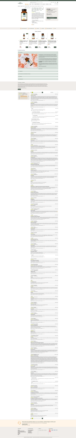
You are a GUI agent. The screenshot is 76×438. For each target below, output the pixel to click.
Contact (55, 2)
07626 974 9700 (39, 0)
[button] (18, 40)
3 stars (19, 97)
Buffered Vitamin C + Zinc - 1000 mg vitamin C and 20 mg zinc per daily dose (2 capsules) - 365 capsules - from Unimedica (33, 41)
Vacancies (19, 433)
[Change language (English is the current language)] (57, 2)
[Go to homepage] (20, 3)
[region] (24, 15)
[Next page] (42, 92)
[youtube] (42, 430)
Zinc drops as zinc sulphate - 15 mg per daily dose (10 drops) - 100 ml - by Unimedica (24, 41)
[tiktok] (44, 430)
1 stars (19, 98)
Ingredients (21, 71)
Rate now (19, 89)
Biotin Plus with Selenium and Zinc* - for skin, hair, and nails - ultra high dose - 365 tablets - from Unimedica (52, 41)
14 (28, 96)
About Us (52, 2)
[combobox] (37, 2)
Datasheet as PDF (28, 7)
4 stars (19, 96)
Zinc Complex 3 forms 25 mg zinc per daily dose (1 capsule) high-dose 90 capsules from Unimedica (43, 41)
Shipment (19, 432)
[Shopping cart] (57, 3)
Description (21, 52)
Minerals (21, 76)
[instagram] (40, 430)
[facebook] (39, 430)
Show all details (40, 68)
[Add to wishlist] (27, 38)
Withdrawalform (30, 432)
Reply (31, 100)
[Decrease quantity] (49, 16)
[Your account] (56, 3)
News (53, 2)
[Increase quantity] (51, 16)
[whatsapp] (45, 430)
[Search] (31, 2)
